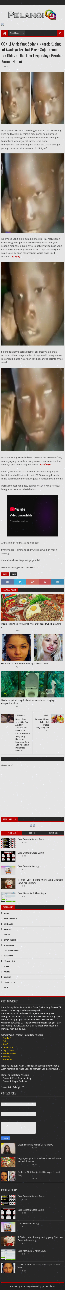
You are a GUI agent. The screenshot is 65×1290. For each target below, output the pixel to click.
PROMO (7, 972)
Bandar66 (44, 464)
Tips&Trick (9, 982)
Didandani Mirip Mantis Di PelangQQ (35, 1144)
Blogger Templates (46, 1286)
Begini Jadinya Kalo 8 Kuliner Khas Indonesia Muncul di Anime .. (31, 625)
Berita (7, 935)
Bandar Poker (10, 919)
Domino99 (9, 945)
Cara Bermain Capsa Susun (31, 853)
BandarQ (8, 929)
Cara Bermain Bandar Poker (31, 839)
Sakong (16, 256)
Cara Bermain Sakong (28, 866)
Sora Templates (28, 1286)
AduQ (6, 913)
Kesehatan (9, 956)
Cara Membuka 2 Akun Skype (32, 893)
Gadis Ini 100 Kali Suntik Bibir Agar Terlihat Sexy (24, 663)
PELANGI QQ (9, 961)
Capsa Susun (10, 940)
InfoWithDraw (11, 951)
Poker (6, 967)
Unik (14, 574)
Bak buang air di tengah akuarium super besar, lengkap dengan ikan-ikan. (28, 702)
